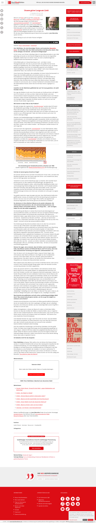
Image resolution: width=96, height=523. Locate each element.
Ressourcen (31, 425)
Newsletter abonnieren (74, 45)
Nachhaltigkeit (36, 23)
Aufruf (68, 29)
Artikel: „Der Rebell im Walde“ (24, 393)
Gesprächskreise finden (51, 479)
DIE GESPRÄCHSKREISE (48, 473)
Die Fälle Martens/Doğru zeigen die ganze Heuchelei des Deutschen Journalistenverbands (74, 136)
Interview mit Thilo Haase (72, 38)
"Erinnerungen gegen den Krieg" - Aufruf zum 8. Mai (74, 11)
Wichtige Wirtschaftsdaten (73, 178)
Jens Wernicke (40, 14)
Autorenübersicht (74, 225)
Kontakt (17, 509)
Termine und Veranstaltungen (73, 32)
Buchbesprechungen (71, 357)
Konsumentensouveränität (21, 23)
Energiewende (18, 29)
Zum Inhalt (69, 348)
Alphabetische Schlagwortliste (74, 194)
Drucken (1, 14)
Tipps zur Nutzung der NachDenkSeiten (20, 502)
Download (34, 45)
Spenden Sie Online (43, 506)
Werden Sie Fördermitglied (45, 503)
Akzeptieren (90, 519)
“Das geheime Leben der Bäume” (28, 354)
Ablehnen (85, 519)
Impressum (18, 512)
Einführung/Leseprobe (72, 299)
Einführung (69, 351)
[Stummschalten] (53, 42)
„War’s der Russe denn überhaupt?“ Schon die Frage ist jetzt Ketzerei (74, 118)
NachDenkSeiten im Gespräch (74, 79)
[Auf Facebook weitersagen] (1, 24)
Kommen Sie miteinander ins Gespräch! (47, 475)
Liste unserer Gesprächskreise (73, 35)
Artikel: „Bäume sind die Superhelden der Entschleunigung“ (32, 399)
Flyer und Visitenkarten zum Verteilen (74, 186)
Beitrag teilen (1, 10)
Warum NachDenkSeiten (21, 497)
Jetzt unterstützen (86, 2)
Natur (22, 18)
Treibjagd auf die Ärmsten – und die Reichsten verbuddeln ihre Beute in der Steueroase (74, 130)
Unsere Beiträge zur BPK (72, 205)
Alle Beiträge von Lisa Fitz (72, 69)
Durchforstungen (38, 106)
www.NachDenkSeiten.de (16, 521)
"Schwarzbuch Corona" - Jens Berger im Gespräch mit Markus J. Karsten (74, 93)
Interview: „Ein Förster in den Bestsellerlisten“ (28, 407)
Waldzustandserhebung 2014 (37, 167)
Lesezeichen (69, 296)
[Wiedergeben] (15, 42)
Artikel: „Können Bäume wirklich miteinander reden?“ (30, 396)
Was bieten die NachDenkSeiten (74, 19)
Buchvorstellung (70, 258)
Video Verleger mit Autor (72, 354)
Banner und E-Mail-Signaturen (19, 506)
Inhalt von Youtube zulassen (36, 374)
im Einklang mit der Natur (32, 19)
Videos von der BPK (71, 208)
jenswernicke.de (18, 414)
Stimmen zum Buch (71, 302)
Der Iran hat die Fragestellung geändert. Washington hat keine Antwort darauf (74, 124)
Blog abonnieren (74, 51)
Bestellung (69, 305)
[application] (36, 42)
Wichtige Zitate (70, 176)
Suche (93, 2)
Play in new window (24, 45)
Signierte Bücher (70, 308)
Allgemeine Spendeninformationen (44, 500)
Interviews (24, 425)
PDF (1, 19)
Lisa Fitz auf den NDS (74, 57)
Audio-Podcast (17, 425)
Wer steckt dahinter (20, 500)
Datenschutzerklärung (20, 514)
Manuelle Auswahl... (73, 519)
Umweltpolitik (37, 425)
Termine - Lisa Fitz (71, 72)
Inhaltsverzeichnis (71, 293)
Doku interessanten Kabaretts (73, 168)
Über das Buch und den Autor (73, 345)
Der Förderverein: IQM (43, 497)
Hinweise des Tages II (27, 455)
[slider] (56, 42)
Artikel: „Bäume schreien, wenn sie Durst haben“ (29, 405)
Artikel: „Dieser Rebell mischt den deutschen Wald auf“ (31, 402)
